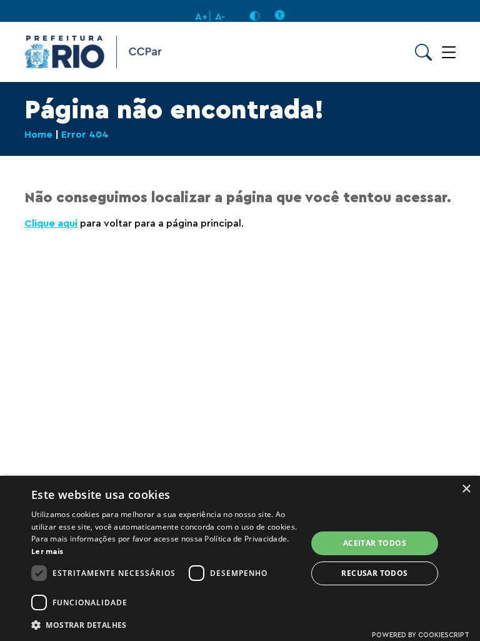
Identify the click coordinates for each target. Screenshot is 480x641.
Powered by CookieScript (420, 635)
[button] (165, 624)
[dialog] (240, 558)
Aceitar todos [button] (374, 543)
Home (38, 135)
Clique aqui (51, 223)
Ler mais (47, 551)
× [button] (466, 489)
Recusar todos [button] (374, 573)
